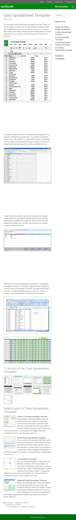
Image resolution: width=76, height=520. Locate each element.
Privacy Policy (70, 2)
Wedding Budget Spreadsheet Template (32, 480)
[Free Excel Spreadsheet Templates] (8, 389)
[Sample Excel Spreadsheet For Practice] (47, 389)
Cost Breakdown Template (27, 459)
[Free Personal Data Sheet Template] (17, 389)
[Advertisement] (27, 118)
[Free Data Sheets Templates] (27, 363)
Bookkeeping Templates (13, 505)
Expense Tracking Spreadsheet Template (32, 416)
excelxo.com (7, 6)
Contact (49, 2)
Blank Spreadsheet (61, 6)
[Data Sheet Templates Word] (27, 101)
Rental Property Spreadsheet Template (31, 438)
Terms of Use (59, 2)
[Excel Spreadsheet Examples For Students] (27, 333)
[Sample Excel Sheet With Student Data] (27, 389)
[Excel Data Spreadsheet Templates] (27, 251)
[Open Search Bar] (73, 6)
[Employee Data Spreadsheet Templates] (27, 183)
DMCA (42, 2)
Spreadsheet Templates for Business (17, 503)
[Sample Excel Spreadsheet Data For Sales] (37, 389)
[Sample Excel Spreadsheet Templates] (8, 399)
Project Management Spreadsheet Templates (20, 507)
